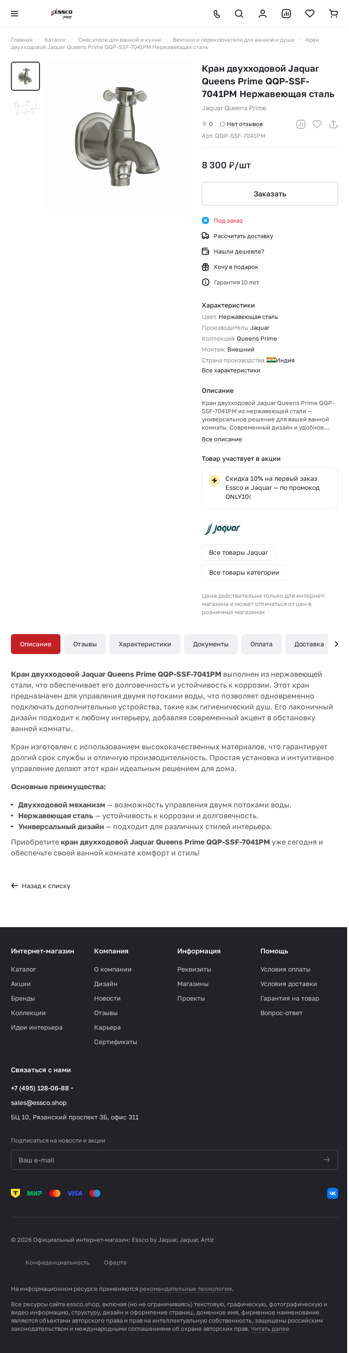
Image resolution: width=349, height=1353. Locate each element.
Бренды (23, 998)
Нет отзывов (245, 123)
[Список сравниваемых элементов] (286, 13)
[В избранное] (317, 124)
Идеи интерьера (37, 1027)
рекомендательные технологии (186, 1288)
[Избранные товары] (309, 13)
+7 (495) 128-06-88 (40, 1088)
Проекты (191, 998)
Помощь (274, 951)
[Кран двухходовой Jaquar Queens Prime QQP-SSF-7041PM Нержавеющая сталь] (119, 136)
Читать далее (270, 1328)
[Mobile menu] (14, 13)
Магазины (193, 983)
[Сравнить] (300, 124)
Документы (211, 644)
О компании (113, 969)
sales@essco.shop (39, 1102)
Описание (35, 644)
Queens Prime (257, 338)
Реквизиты (194, 969)
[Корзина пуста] (333, 13)
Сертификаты (115, 1041)
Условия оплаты (285, 969)
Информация (199, 951)
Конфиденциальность (57, 1262)
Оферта (115, 1262)
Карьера (107, 1027)
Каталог (23, 969)
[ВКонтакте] (332, 1193)
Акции (21, 983)
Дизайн (106, 983)
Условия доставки (288, 983)
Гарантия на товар (289, 998)
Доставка (309, 644)
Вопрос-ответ (281, 1012)
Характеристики (145, 644)
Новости (107, 998)
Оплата (261, 644)
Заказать (270, 193)
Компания (111, 951)
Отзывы (85, 644)
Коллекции (28, 1012)
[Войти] (262, 13)
